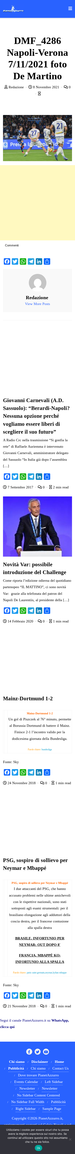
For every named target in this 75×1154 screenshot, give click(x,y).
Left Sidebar (54, 1082)
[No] (70, 1139)
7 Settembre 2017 (20, 487)
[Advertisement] (37, 202)
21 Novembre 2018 (22, 1006)
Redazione (16, 87)
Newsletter (27, 1088)
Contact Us (60, 1068)
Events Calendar (26, 1082)
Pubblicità (58, 1102)
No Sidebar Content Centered (38, 1095)
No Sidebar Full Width (27, 1102)
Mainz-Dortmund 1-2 (28, 698)
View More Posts (37, 304)
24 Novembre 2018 (22, 783)
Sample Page (51, 1109)
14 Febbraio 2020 (20, 621)
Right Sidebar (26, 1109)
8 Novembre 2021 (46, 87)
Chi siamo (38, 1068)
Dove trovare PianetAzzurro (38, 1075)
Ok (38, 1148)
